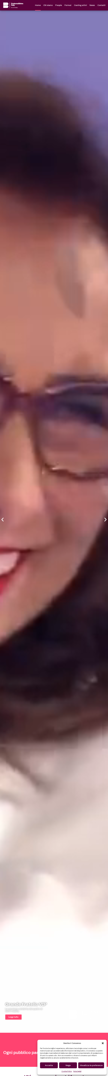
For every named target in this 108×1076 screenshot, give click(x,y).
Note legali (77, 1071)
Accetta (49, 1065)
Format (68, 5)
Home (38, 5)
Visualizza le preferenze (91, 1065)
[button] (102, 1043)
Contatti (101, 5)
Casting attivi (80, 5)
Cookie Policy (67, 1071)
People (58, 5)
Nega (68, 1065)
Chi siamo (48, 5)
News (92, 5)
